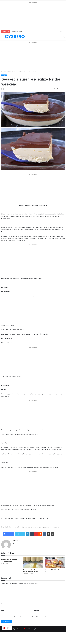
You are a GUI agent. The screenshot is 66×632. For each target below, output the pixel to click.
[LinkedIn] (27, 534)
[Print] (52, 534)
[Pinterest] (36, 534)
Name (3, 604)
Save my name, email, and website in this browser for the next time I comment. (24, 616)
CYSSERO (6, 89)
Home (4, 71)
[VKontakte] (44, 534)
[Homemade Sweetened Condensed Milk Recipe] (33, 562)
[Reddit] (40, 534)
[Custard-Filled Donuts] (55, 562)
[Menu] (2, 37)
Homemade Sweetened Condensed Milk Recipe (30, 570)
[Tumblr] (32, 534)
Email (3, 610)
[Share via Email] (48, 534)
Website (36, 610)
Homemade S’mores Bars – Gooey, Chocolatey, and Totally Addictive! (9, 559)
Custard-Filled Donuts (52, 570)
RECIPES (9, 71)
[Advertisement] (33, 17)
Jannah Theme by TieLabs (32, 629)
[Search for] (64, 37)
